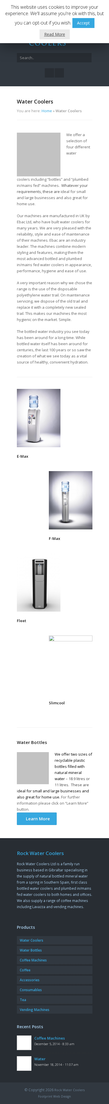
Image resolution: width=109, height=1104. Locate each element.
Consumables (31, 989)
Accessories (30, 979)
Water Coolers (31, 940)
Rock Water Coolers (69, 1090)
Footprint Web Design (54, 1096)
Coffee (25, 970)
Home (47, 110)
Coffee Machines (33, 960)
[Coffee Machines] (24, 1042)
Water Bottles (31, 950)
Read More (54, 34)
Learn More (37, 819)
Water (40, 1058)
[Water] (24, 1063)
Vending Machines (34, 1009)
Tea (23, 999)
